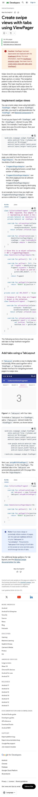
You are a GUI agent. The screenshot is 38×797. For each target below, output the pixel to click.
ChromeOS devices (8, 670)
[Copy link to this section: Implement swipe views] (32, 100)
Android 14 (5, 695)
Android (4, 608)
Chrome (4, 764)
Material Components (23, 113)
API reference (6, 721)
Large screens (6, 663)
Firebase (4, 767)
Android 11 (5, 705)
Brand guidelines (21, 781)
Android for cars (7, 673)
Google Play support (8, 743)
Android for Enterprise (9, 611)
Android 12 (5, 702)
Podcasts (5, 628)
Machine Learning (8, 641)
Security (4, 615)
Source (4, 618)
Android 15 (5, 692)
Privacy (4, 651)
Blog (3, 625)
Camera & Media (7, 647)
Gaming (4, 637)
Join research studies (9, 747)
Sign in (32, 2)
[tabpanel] (19, 270)
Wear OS (5, 666)
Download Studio (7, 724)
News (3, 622)
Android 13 (5, 699)
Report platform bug (8, 737)
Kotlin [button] (6, 205)
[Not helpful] (18, 12)
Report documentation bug (11, 740)
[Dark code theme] (32, 135)
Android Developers (8, 8)
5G (3, 654)
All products (6, 774)
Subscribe (29, 786)
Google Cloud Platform (9, 770)
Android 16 (5, 689)
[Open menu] (3, 2)
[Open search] (23, 2)
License (11, 781)
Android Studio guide (9, 714)
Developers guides (8, 718)
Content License (25, 582)
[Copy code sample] (35, 135)
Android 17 (5, 685)
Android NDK (6, 728)
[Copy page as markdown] (11, 33)
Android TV (5, 676)
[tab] (6, 204)
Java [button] (15, 205)
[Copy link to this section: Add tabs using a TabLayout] (4, 356)
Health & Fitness (7, 644)
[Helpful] (15, 12)
